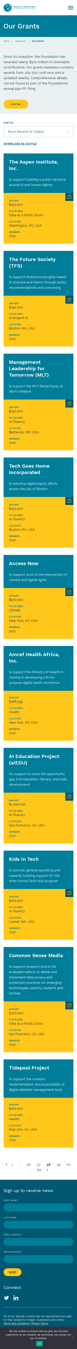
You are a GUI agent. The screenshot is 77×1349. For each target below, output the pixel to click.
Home (6, 41)
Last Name (10, 1217)
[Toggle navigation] (70, 7)
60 (69, 1164)
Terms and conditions (17, 1323)
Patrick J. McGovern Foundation (20, 8)
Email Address (13, 1234)
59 (59, 1164)
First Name (11, 1200)
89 (39, 1170)
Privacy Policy (40, 1323)
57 (38, 1164)
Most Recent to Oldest (26, 132)
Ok (39, 1343)
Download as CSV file (20, 143)
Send (12, 1272)
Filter (16, 104)
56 (29, 1164)
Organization (12, 1252)
